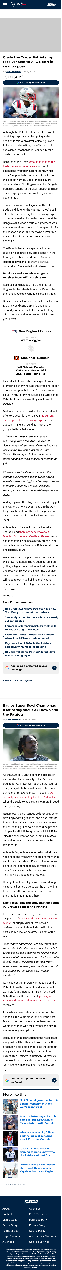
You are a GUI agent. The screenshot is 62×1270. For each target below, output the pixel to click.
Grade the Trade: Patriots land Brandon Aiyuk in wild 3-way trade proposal (29, 636)
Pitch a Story (9, 1225)
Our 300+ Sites (38, 1214)
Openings (34, 1208)
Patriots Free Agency (22, 680)
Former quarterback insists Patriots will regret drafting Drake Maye (30, 628)
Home (6, 680)
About (6, 1208)
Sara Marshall (13, 71)
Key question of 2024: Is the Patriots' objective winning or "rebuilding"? (28, 645)
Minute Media (17, 1249)
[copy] (21, 77)
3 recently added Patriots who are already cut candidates (31, 619)
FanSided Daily (38, 1219)
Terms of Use (10, 1230)
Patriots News (18, 1185)
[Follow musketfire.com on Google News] (54, 668)
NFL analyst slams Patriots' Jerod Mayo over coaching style (30, 654)
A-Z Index (8, 1241)
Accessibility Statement (43, 1236)
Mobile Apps (9, 1219)
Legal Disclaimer (12, 1236)
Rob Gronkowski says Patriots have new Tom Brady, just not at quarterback (30, 610)
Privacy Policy (37, 1225)
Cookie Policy (37, 1230)
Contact (7, 1214)
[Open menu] (5, 4)
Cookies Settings (39, 1241)
